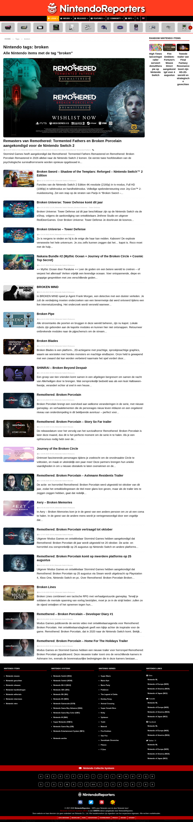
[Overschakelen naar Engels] (143, 18)
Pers (84, 817)
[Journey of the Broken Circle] (18, 454)
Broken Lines (46, 587)
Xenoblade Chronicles (110, 740)
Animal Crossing (107, 704)
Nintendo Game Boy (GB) (63, 727)
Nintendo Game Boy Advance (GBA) (67, 708)
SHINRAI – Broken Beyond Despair (62, 367)
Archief (123, 817)
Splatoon (104, 717)
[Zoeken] (138, 18)
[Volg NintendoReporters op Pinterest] (101, 802)
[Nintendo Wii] (72, 27)
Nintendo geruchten (14, 681)
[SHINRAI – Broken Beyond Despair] (18, 373)
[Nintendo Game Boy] (184, 27)
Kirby (103, 713)
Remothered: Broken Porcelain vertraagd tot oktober (75, 529)
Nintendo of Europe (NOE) (158, 684)
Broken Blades (47, 341)
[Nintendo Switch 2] (8, 27)
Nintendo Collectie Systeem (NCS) (74, 811)
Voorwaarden (105, 817)
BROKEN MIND (48, 287)
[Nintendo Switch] (24, 27)
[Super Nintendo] (168, 27)
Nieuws (66, 18)
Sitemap (132, 817)
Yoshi (103, 722)
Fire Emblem (106, 731)
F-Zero (103, 749)
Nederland (76, 817)
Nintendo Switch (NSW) (62, 681)
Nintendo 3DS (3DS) (61, 690)
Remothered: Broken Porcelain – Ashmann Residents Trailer (80, 475)
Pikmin (103, 745)
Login (53, 18)
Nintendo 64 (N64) (60, 717)
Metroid (104, 727)
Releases (81, 18)
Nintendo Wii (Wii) (60, 694)
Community (115, 18)
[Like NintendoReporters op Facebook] (80, 802)
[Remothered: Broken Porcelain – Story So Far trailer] (18, 428)
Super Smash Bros (108, 708)
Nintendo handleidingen (15, 690)
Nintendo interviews (14, 699)
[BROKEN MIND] (18, 293)
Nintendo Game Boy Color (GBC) (66, 713)
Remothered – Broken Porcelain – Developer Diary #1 (75, 614)
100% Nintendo (63, 817)
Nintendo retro (12, 704)
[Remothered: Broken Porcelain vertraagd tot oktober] (18, 536)
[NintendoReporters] (96, 13)
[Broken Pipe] (18, 319)
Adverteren (92, 817)
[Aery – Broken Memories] (18, 508)
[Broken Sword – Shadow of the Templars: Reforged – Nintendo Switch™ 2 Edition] (18, 178)
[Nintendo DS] (88, 27)
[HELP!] (112, 802)
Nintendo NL (153, 680)
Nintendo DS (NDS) (61, 699)
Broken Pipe (45, 314)
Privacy (115, 817)
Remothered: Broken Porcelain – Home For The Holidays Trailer (82, 641)
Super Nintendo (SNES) (62, 722)
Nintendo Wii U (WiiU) (62, 685)
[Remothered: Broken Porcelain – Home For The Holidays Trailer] (18, 647)
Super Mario (106, 676)
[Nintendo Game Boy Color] (136, 27)
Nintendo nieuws (13, 676)
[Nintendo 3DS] (56, 27)
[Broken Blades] (18, 347)
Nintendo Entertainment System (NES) (68, 731)
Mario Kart (105, 681)
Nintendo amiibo (60, 738)
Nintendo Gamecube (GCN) (64, 704)
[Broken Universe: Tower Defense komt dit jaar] (18, 209)
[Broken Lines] (18, 593)
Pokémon (104, 690)
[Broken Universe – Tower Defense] (18, 235)
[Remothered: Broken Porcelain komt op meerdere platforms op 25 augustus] (18, 563)
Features (98, 18)
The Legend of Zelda (109, 694)
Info (129, 18)
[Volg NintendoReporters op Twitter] (91, 802)
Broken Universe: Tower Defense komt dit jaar (70, 202)
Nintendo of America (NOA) (158, 689)
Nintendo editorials (13, 694)
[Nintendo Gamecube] (104, 27)
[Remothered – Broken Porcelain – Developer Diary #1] (18, 621)
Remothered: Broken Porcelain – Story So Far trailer (74, 421)
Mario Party (105, 685)
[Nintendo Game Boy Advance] (120, 27)
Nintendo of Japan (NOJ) (157, 693)
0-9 (93, 784)
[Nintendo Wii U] (40, 27)
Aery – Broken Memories (54, 502)
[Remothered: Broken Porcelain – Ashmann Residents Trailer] (18, 482)
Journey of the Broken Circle (57, 448)
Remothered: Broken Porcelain (59, 394)
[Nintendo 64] (152, 27)
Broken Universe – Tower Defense (61, 229)
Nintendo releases (13, 685)
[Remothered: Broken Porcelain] (18, 400)
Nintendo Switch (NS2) (62, 676)
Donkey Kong (106, 699)
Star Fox (104, 736)
